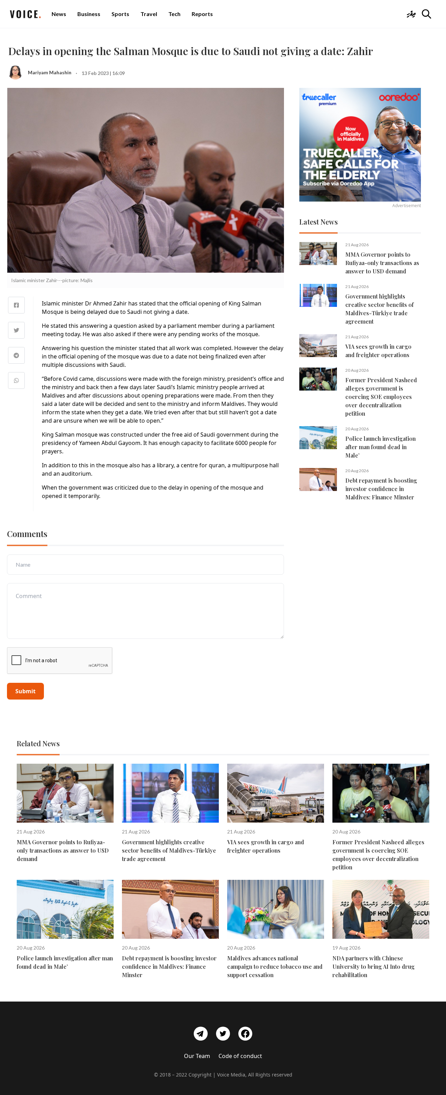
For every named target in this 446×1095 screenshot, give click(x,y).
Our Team (197, 1056)
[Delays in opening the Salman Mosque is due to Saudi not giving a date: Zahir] (16, 305)
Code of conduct (240, 1056)
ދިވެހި (411, 13)
